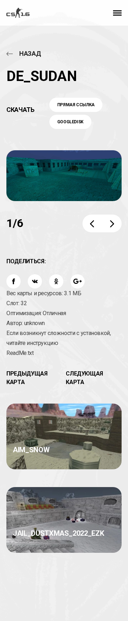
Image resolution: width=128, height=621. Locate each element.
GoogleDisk (70, 121)
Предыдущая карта (27, 377)
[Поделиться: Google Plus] (77, 281)
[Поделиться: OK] (56, 281)
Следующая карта (84, 377)
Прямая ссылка (76, 104)
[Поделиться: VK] (35, 281)
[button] (117, 13)
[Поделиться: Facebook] (13, 281)
